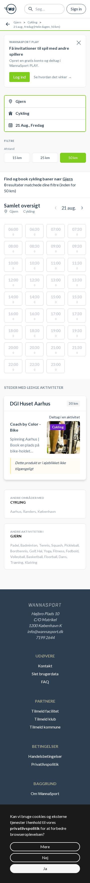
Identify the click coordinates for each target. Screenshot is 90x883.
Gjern (17, 22)
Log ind (19, 77)
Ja (45, 868)
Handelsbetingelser (45, 756)
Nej (45, 857)
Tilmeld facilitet (45, 711)
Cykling (32, 22)
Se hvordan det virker (53, 77)
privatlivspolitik (25, 828)
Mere (45, 846)
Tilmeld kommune (45, 726)
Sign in (76, 8)
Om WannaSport (45, 793)
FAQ (45, 681)
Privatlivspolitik (45, 764)
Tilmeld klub (45, 719)
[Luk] (79, 43)
